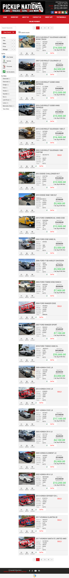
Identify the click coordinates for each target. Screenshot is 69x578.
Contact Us (6, 571)
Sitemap (25, 571)
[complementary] (64, 573)
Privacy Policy (13, 571)
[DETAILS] (21, 52)
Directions (19, 571)
